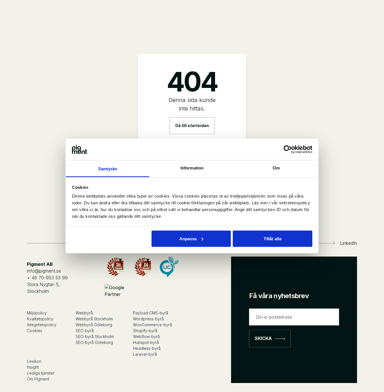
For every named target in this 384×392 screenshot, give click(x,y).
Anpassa (188, 238)
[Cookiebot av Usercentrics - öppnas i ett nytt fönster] (287, 149)
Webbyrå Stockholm (94, 318)
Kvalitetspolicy (40, 318)
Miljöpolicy (37, 313)
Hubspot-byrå (146, 342)
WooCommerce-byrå (152, 324)
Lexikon (34, 361)
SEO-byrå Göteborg (94, 342)
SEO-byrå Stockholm (95, 336)
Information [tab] (192, 168)
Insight (33, 367)
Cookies (34, 330)
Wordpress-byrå (148, 318)
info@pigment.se (44, 271)
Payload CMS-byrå (150, 313)
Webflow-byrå (146, 336)
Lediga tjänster (41, 373)
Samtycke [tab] (108, 168)
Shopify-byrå (145, 330)
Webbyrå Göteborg (94, 324)
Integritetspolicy (42, 324)
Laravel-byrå (145, 354)
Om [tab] (276, 168)
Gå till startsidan (192, 125)
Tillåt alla (272, 238)
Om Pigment (38, 379)
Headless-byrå (147, 348)
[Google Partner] (115, 291)
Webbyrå (84, 313)
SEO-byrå (85, 330)
